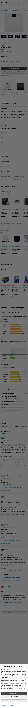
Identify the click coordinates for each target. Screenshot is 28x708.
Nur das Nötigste (14, 696)
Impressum (3, 705)
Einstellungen (14, 700)
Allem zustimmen (14, 693)
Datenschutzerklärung (11, 705)
